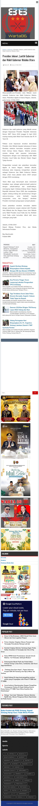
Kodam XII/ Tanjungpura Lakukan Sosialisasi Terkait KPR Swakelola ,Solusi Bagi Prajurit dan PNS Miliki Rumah (28, 252)
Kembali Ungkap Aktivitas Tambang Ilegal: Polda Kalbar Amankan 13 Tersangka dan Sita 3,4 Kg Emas (18, 649)
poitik (5, 790)
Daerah (16, 760)
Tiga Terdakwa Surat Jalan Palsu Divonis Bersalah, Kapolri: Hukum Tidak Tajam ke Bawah (22, 296)
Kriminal (18, 774)
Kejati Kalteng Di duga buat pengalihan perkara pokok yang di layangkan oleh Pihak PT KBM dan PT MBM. (18, 679)
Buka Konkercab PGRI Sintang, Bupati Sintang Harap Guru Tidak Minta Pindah (17, 712)
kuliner (28, 774)
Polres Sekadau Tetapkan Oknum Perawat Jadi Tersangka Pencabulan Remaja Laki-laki (19, 643)
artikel (11, 754)
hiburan (6, 767)
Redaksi (3, 560)
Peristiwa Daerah (9, 787)
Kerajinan (22, 770)
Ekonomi (14, 764)
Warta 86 (20, 9)
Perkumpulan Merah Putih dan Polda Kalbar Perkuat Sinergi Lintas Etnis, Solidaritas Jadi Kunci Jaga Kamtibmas (19, 663)
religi (5, 794)
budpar (21, 757)
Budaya (21, 754)
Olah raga (19, 777)
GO (35, 393)
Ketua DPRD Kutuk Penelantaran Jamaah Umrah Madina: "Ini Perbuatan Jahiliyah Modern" (19, 656)
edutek (27, 760)
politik (14, 790)
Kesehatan (7, 774)
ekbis (5, 764)
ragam (24, 790)
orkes (17, 780)
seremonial (7, 797)
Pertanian (23, 787)
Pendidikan (7, 784)
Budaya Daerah (9, 757)
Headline (24, 764)
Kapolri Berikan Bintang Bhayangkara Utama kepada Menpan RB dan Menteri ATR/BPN (22, 268)
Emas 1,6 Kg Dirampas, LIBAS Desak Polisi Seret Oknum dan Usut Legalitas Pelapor (20, 637)
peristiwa (19, 784)
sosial (20, 797)
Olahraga (7, 780)
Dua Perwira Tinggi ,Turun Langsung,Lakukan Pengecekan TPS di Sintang (21, 282)
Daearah (6, 760)
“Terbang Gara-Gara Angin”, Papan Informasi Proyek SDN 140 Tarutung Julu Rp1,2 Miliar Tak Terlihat (18, 671)
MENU (5, 43)
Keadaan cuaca (9, 770)
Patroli (26, 780)
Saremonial (22, 794)
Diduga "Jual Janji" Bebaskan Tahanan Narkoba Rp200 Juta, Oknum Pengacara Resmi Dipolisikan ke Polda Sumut (18, 697)
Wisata (30, 797)
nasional (7, 777)
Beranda (3, 557)
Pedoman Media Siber (7, 563)
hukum (17, 767)
